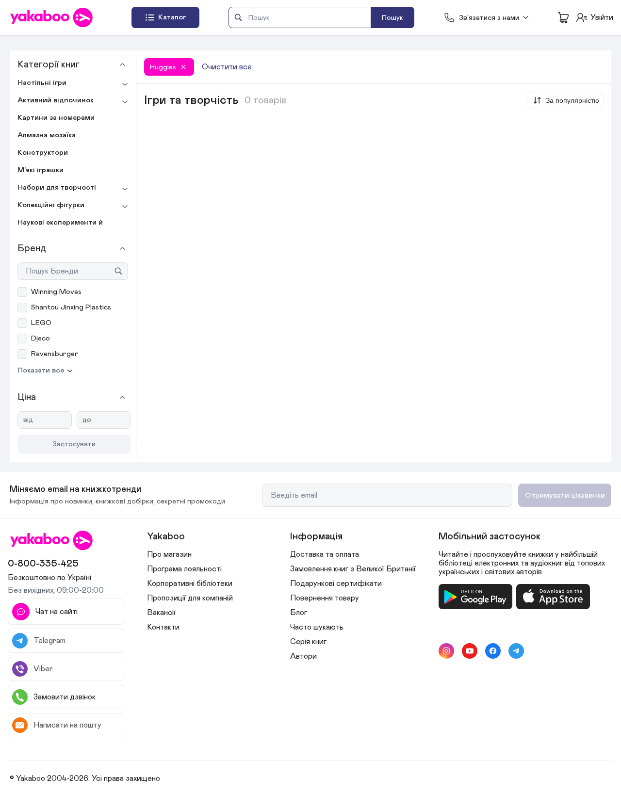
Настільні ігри (41, 82)
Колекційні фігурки (50, 205)
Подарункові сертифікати (336, 583)
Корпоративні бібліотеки (189, 583)
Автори (303, 656)
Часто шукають (316, 627)
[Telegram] (516, 651)
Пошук (392, 17)
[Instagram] (446, 651)
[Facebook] (493, 651)
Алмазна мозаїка (46, 135)
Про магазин (169, 554)
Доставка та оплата (324, 554)
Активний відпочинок (55, 100)
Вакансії (161, 612)
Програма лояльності (184, 569)
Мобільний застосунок (489, 536)
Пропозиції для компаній (190, 598)
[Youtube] (469, 651)
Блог (298, 612)
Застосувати (74, 444)
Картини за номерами (56, 117)
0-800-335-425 (43, 563)
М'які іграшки (40, 170)
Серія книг (308, 642)
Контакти (163, 627)
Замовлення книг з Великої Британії (353, 569)
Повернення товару (324, 598)
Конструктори (42, 152)
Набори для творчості (56, 187)
